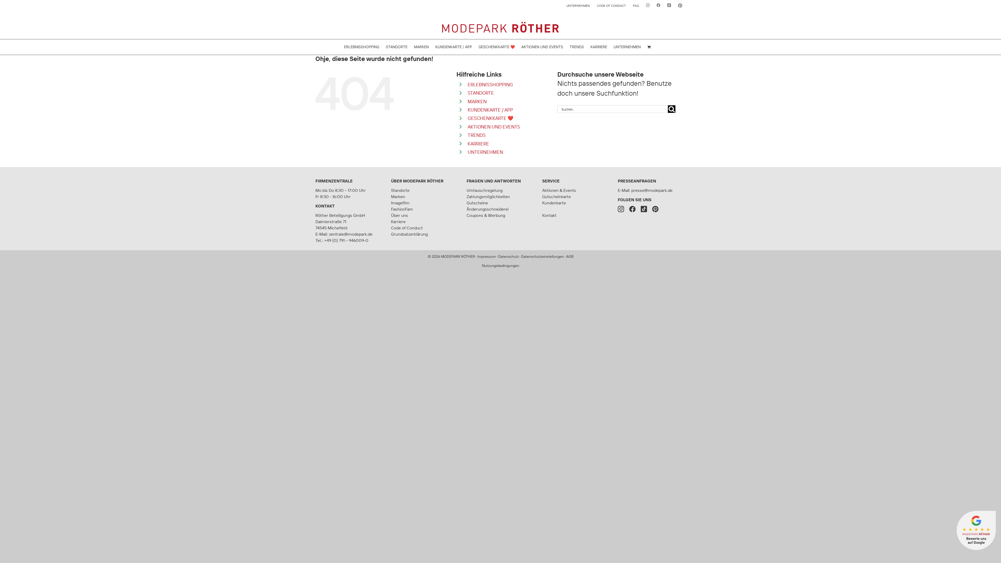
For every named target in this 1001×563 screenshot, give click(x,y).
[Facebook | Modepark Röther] (632, 209)
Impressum (486, 256)
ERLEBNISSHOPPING (490, 85)
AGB (569, 256)
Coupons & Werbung (486, 215)
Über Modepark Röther (417, 180)
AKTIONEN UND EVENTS (494, 127)
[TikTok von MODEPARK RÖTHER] (669, 5)
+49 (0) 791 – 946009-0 (346, 240)
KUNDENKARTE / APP (490, 110)
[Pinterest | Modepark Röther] (655, 209)
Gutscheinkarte (556, 196)
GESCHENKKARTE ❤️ (490, 118)
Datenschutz (508, 256)
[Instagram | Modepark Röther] (621, 209)
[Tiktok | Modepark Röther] (644, 209)
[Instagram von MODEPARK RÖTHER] (648, 5)
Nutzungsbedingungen (500, 265)
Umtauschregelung (485, 190)
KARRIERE (478, 144)
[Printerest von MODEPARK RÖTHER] (680, 5)
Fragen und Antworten (494, 180)
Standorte (400, 190)
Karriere (398, 221)
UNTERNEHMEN (485, 152)
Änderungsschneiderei (488, 209)
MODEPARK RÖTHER (458, 256)
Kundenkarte (554, 202)
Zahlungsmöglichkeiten (488, 196)
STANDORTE (481, 93)
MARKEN (477, 102)
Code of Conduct (407, 227)
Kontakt (325, 206)
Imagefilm (400, 202)
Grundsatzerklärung (409, 234)
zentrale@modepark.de (351, 234)
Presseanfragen (637, 180)
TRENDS (477, 135)
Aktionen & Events (559, 190)
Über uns (399, 215)
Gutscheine (477, 202)
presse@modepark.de (652, 190)
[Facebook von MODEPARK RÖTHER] (658, 5)
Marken (398, 196)
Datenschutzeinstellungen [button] (542, 256)
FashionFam (402, 209)
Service (551, 180)
